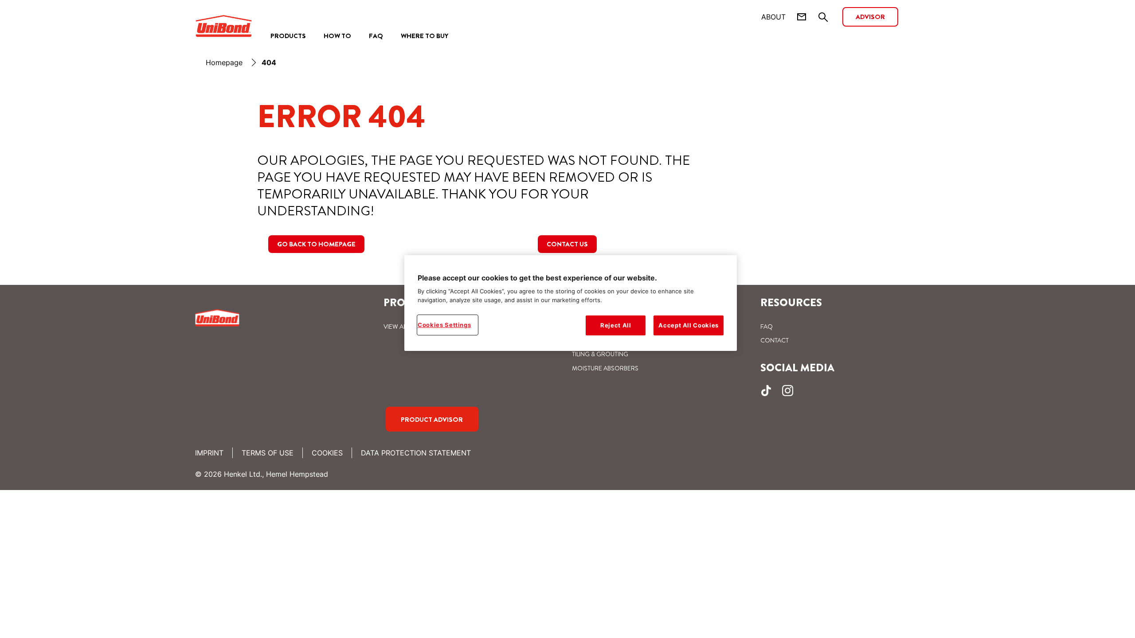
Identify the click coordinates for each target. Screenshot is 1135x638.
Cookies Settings (444, 324)
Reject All (615, 325)
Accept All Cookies (688, 325)
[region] (570, 303)
